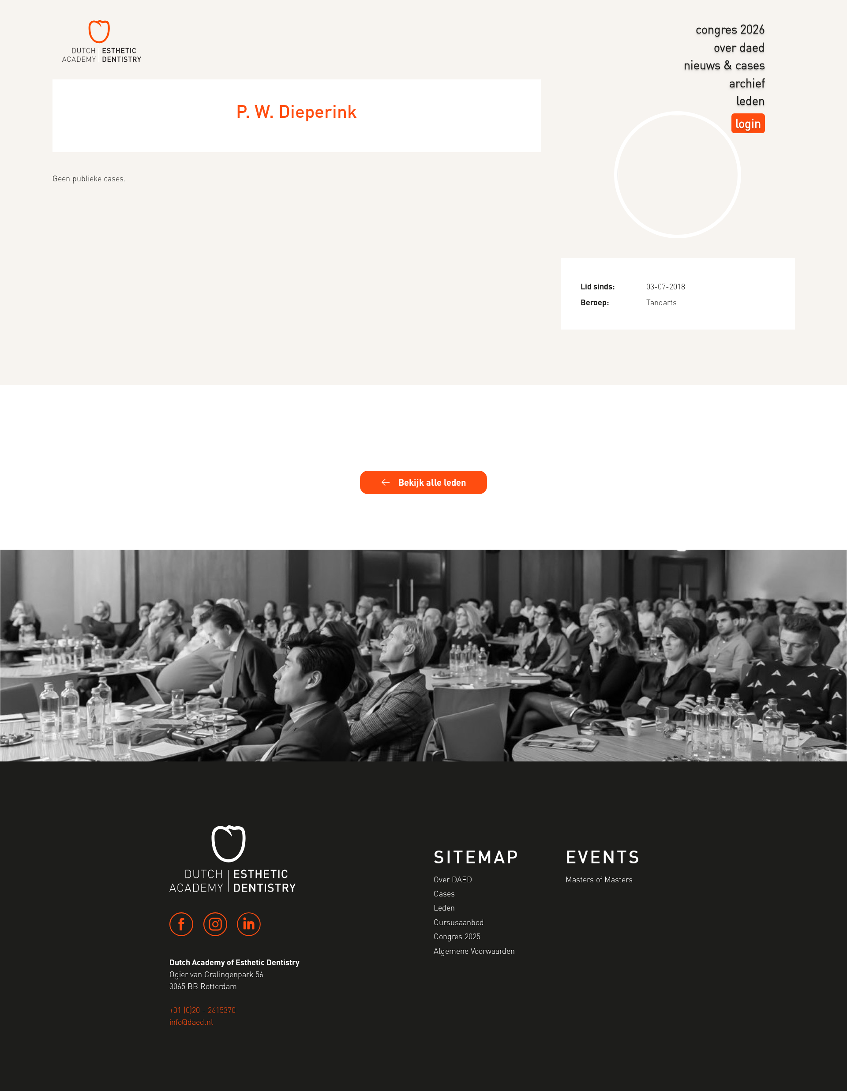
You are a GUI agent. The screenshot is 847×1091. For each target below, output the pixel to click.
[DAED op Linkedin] (249, 924)
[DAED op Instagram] (215, 924)
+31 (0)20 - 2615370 (202, 1010)
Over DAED (739, 46)
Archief (747, 82)
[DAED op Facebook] (181, 924)
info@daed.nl (191, 1021)
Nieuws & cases (724, 64)
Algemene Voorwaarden (474, 950)
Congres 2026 (730, 28)
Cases (444, 893)
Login (748, 123)
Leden (750, 100)
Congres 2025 (457, 936)
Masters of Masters (599, 879)
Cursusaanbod (459, 922)
